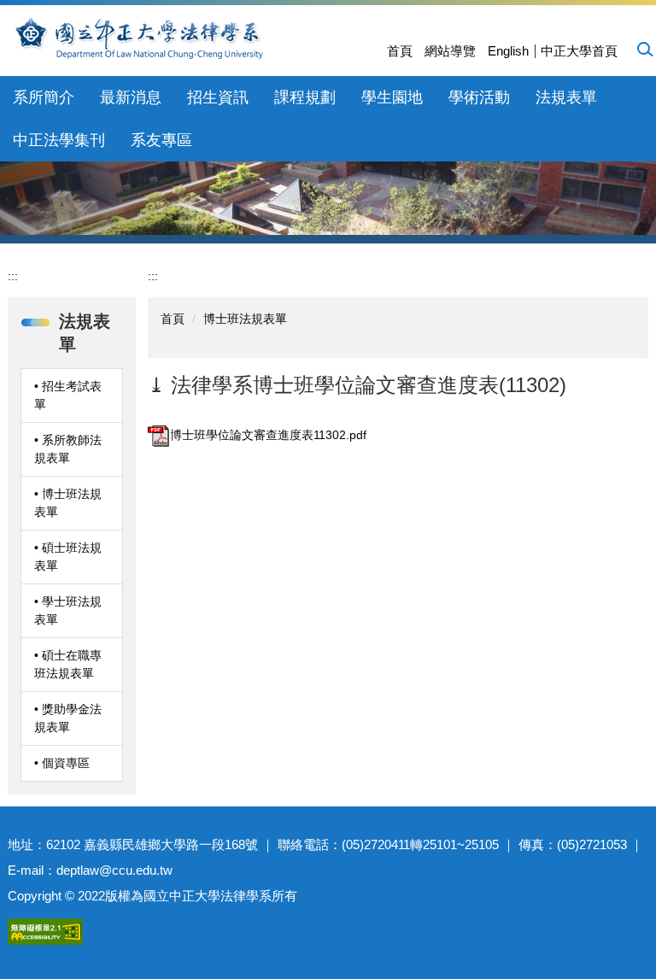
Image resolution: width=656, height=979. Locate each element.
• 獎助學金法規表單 (68, 718)
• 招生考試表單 (68, 395)
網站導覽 (450, 51)
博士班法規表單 (245, 318)
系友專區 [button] (161, 140)
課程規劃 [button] (305, 97)
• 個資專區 (62, 763)
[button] (644, 49)
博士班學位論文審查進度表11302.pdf (268, 435)
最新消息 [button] (130, 97)
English (508, 51)
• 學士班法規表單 (68, 610)
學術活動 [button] (479, 97)
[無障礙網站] (45, 930)
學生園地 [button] (392, 97)
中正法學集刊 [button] (59, 140)
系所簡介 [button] (43, 97)
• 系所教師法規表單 (68, 449)
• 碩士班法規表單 (68, 556)
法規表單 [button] (566, 97)
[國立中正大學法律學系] (189, 38)
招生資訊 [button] (218, 97)
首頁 (400, 51)
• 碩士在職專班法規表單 (68, 664)
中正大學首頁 (579, 51)
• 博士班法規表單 (68, 503)
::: (13, 276)
